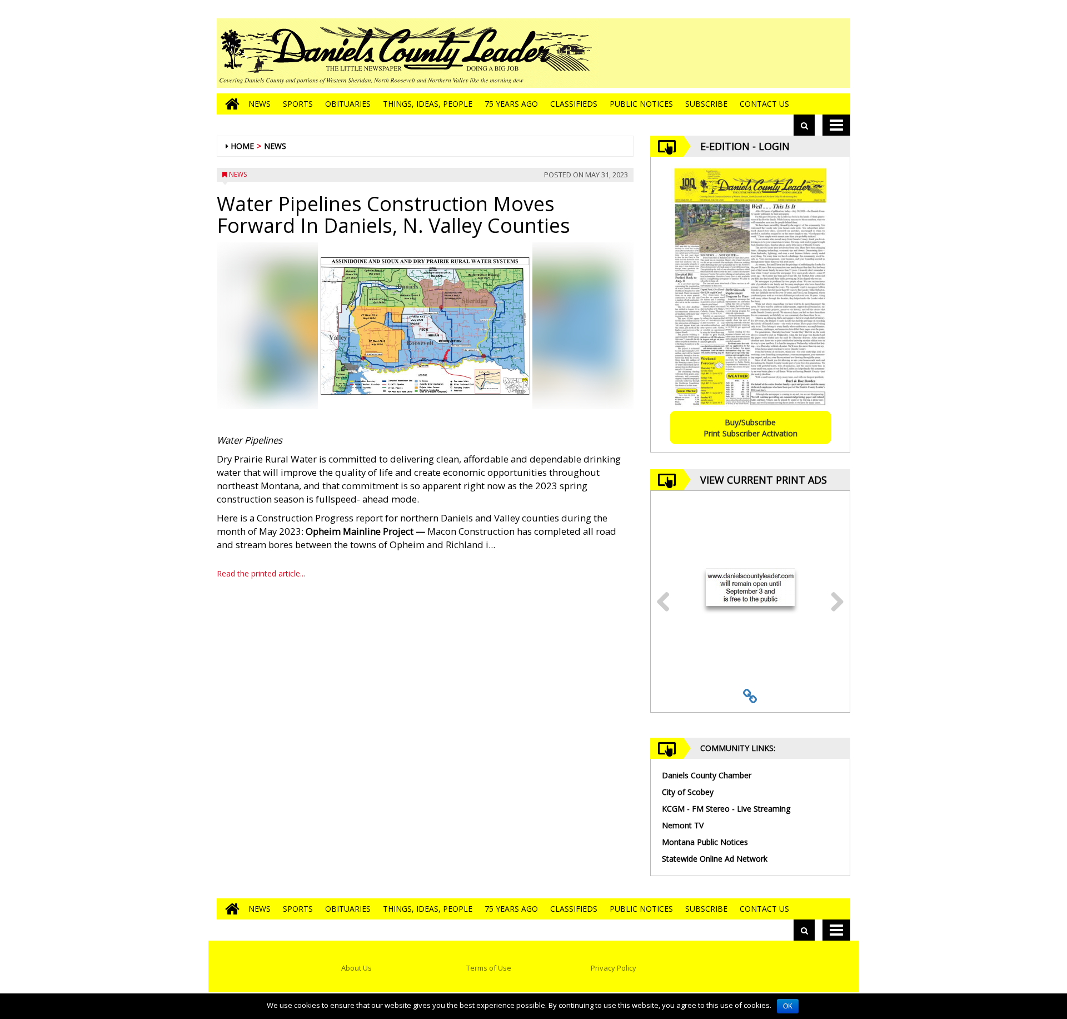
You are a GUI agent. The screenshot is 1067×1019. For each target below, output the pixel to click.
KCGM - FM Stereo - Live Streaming (726, 808)
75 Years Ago (511, 103)
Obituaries (348, 103)
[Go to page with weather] (767, 53)
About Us (356, 968)
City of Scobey (688, 792)
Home (242, 146)
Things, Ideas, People (427, 103)
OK (787, 1006)
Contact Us (764, 103)
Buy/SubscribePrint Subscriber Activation (750, 428)
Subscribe (706, 103)
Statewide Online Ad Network (714, 858)
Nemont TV (683, 825)
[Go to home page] (229, 104)
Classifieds (573, 103)
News (259, 103)
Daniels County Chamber (706, 775)
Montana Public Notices (705, 842)
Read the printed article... (261, 573)
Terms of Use (488, 968)
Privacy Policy (613, 968)
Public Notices (641, 103)
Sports (298, 103)
